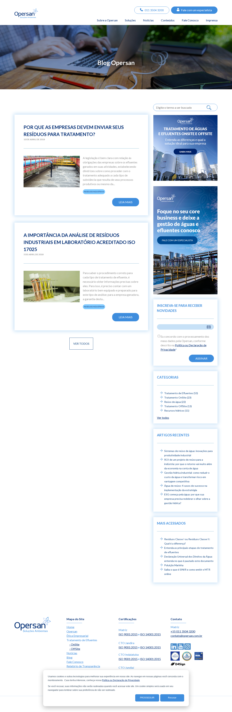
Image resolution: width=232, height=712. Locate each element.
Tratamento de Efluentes (181, 393)
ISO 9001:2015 (128, 634)
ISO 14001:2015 (150, 634)
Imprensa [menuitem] (212, 20)
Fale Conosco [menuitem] (190, 20)
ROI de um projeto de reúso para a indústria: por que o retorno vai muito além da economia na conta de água (188, 464)
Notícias (72, 653)
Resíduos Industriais (94, 192)
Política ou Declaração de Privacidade (121, 680)
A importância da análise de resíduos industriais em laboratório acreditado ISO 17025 (79, 242)
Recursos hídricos (176, 410)
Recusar (172, 697)
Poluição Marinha (173, 565)
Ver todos (81, 343)
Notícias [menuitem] (148, 20)
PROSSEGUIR (147, 697)
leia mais (125, 202)
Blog (69, 657)
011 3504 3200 (154, 10)
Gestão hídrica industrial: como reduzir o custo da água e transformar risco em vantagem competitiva (187, 477)
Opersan (72, 631)
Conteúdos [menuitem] (168, 20)
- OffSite (74, 648)
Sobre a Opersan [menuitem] (107, 20)
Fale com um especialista (196, 10)
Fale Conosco (75, 661)
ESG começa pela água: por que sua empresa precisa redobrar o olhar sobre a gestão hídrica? (187, 499)
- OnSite (74, 644)
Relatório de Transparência (83, 666)
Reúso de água (175, 401)
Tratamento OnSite (177, 397)
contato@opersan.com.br (186, 635)
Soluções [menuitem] (130, 20)
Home (70, 627)
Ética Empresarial (77, 635)
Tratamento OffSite (178, 406)
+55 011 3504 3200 (183, 631)
